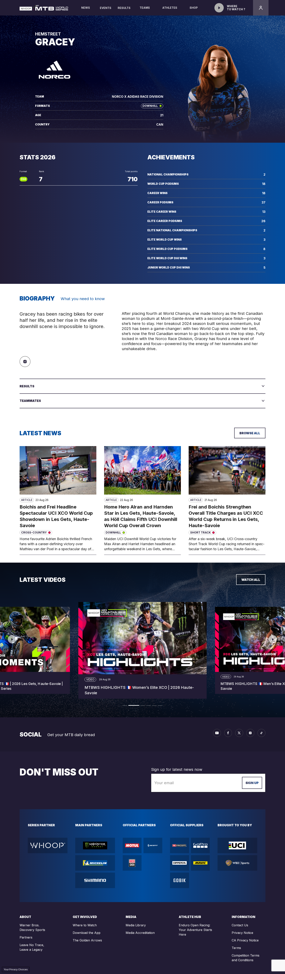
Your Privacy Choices (16, 969)
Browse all (249, 433)
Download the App (86, 933)
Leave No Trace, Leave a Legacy (32, 947)
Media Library (136, 925)
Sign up (252, 783)
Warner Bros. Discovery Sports (32, 927)
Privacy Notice (242, 933)
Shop (194, 7)
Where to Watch (85, 925)
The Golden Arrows (87, 940)
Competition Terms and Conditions (245, 957)
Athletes (169, 7)
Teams (145, 7)
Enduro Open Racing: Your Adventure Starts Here (195, 929)
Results (124, 7)
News (85, 7)
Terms (236, 948)
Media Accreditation (140, 933)
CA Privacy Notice (245, 940)
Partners (26, 937)
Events (105, 7)
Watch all (250, 580)
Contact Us (240, 925)
